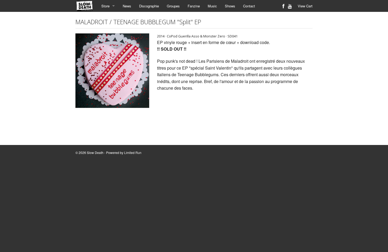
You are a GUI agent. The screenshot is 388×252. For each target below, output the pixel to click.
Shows (230, 5)
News (127, 5)
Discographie (149, 5)
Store (105, 5)
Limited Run (132, 152)
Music (212, 5)
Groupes (173, 5)
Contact (249, 5)
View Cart (305, 5)
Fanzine (194, 5)
